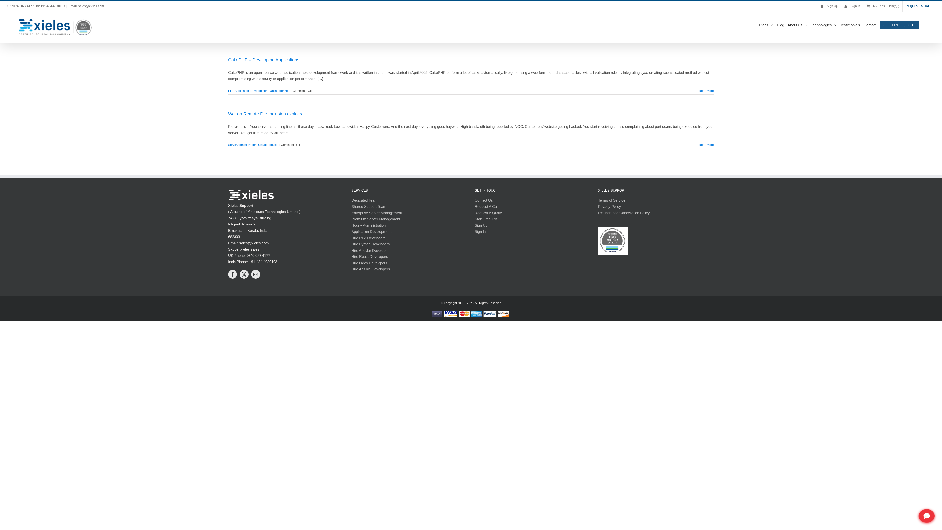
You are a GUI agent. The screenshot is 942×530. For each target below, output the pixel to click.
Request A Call (486, 206)
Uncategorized (279, 91)
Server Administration (242, 144)
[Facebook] (232, 274)
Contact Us (484, 200)
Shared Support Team (369, 206)
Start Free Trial (486, 219)
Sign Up (481, 225)
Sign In (480, 231)
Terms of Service (611, 200)
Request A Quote (488, 213)
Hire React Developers (370, 256)
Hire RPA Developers (369, 238)
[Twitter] (244, 274)
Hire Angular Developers (371, 250)
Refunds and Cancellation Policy (624, 213)
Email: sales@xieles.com (86, 6)
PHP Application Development (248, 91)
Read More (706, 91)
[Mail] (255, 274)
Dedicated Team (365, 200)
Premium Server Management (376, 219)
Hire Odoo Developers (369, 263)
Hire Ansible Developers (371, 269)
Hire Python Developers (371, 244)
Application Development (371, 231)
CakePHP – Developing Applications (263, 59)
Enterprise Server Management (377, 213)
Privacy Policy (609, 206)
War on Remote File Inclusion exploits (265, 113)
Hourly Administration (369, 225)
